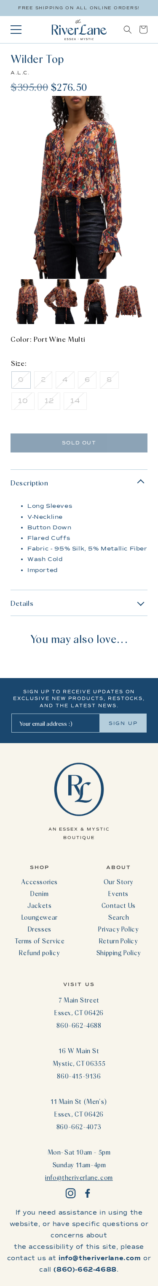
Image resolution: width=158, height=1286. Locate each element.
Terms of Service (39, 941)
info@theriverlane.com (79, 1177)
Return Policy (118, 941)
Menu (16, 29)
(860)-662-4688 (85, 1269)
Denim (39, 893)
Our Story (119, 881)
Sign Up (123, 723)
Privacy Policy (118, 929)
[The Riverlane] (79, 29)
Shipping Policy (118, 952)
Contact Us (119, 905)
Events (118, 893)
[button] (127, 29)
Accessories (39, 881)
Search (118, 917)
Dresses (39, 929)
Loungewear (39, 917)
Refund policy (39, 952)
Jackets (39, 905)
